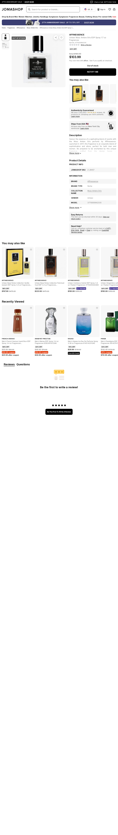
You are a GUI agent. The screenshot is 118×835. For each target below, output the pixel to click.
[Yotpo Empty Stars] (74, 45)
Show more (74, 153)
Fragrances (11, 28)
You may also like (78, 79)
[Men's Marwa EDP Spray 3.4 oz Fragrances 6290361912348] (64, 308)
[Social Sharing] (56, 37)
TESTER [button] (82, 288)
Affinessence (21, 28)
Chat (88, 230)
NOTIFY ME (92, 72)
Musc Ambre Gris (32, 28)
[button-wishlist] (109, 9)
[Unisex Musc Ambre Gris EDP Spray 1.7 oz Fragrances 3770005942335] (61, 37)
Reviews (9, 364)
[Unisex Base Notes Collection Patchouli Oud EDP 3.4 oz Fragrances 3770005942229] (64, 249)
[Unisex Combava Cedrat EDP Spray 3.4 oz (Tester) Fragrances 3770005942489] (97, 249)
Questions (23, 364)
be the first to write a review (59, 412)
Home (4, 28)
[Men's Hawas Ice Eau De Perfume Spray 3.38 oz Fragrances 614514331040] (97, 308)
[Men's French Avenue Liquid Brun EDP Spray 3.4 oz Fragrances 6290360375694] (31, 308)
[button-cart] (114, 9)
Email (82, 230)
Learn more (75, 116)
